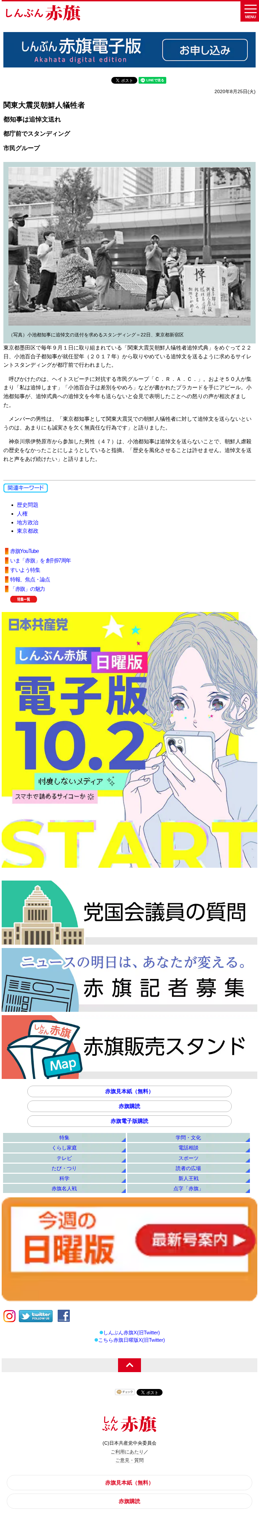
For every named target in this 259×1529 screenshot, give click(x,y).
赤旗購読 (129, 1106)
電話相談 (188, 1147)
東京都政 (27, 531)
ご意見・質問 (129, 1460)
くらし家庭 (64, 1147)
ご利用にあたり (127, 1451)
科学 (64, 1178)
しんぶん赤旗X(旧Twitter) (131, 1332)
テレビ (64, 1158)
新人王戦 (188, 1178)
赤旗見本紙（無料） (129, 1091)
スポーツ (188, 1158)
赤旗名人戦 (64, 1188)
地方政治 (27, 522)
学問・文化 (188, 1137)
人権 (22, 514)
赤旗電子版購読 (129, 1121)
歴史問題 (27, 505)
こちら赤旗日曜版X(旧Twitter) (131, 1340)
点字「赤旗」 (188, 1188)
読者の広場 (188, 1168)
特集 (64, 1137)
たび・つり (64, 1168)
